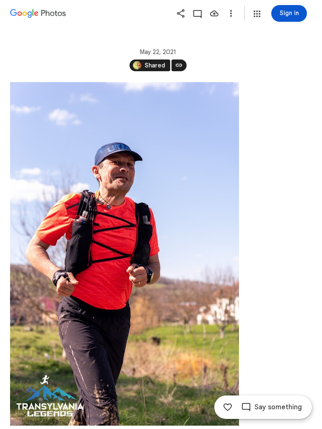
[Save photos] (214, 13)
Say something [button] (278, 407)
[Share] (180, 13)
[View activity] (197, 13)
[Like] (227, 407)
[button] (257, 13)
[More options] (231, 13)
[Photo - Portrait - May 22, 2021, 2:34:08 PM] (124, 254)
